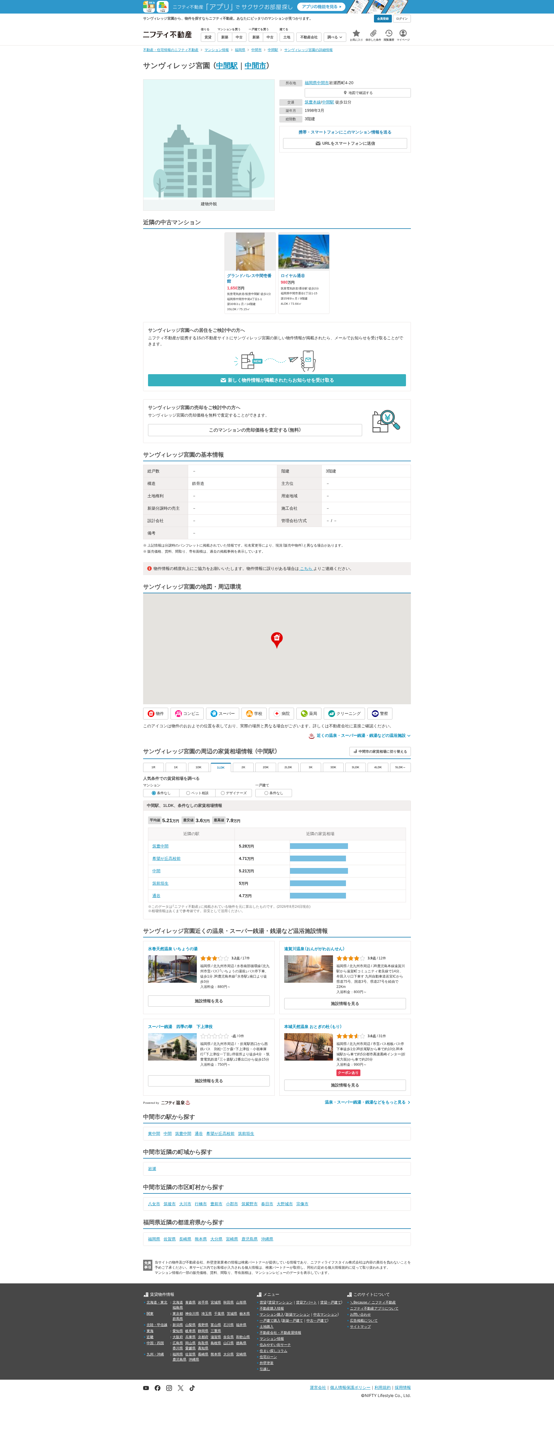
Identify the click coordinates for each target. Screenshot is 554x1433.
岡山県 (190, 1343)
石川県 (228, 1325)
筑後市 (170, 1204)
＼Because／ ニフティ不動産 (373, 1302)
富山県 (216, 1325)
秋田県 (228, 1302)
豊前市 (216, 1204)
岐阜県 (190, 1331)
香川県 (178, 1348)
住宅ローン (268, 1357)
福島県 (178, 1308)
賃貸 (263, 1302)
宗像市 (302, 1204)
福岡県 (311, 82)
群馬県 (178, 1319)
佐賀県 (170, 1239)
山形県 (241, 1302)
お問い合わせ (360, 1315)
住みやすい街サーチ (275, 1345)
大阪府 (178, 1337)
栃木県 (244, 1314)
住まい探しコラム (273, 1351)
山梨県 (190, 1325)
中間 (156, 871)
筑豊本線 (313, 102)
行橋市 (201, 1204)
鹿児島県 (250, 1239)
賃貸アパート (306, 1302)
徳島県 (241, 1343)
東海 (150, 1331)
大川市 (185, 1204)
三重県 (216, 1331)
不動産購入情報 (272, 1308)
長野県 (203, 1325)
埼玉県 (206, 1314)
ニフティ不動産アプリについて (374, 1308)
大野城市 (285, 1204)
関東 (150, 1314)
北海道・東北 (157, 1302)
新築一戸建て (292, 1321)
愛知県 (178, 1331)
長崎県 (185, 1239)
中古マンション (325, 1315)
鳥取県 (203, 1343)
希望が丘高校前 (166, 858)
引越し (265, 1369)
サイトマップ (360, 1327)
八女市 (154, 1204)
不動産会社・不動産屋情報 (280, 1333)
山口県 (228, 1343)
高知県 (203, 1348)
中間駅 (227, 65)
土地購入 (267, 1327)
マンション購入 (272, 1315)
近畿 (150, 1337)
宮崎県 (232, 1239)
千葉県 (219, 1314)
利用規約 (383, 1387)
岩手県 (203, 1302)
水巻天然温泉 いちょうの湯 (173, 948)
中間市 (255, 65)
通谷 (156, 895)
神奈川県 (192, 1314)
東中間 (154, 1133)
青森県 (190, 1302)
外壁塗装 (267, 1363)
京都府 (203, 1337)
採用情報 (403, 1387)
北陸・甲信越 (157, 1325)
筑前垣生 (160, 883)
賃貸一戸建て (330, 1302)
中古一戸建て (316, 1321)
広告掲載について (364, 1321)
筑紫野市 (250, 1204)
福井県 (241, 1325)
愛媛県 (190, 1348)
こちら (306, 568)
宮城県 (216, 1302)
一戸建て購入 (270, 1321)
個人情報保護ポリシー (350, 1387)
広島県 (178, 1343)
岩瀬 (152, 1168)
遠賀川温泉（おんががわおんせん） (314, 948)
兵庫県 (190, 1337)
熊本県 (201, 1239)
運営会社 (318, 1387)
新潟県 (178, 1325)
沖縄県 (267, 1239)
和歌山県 (243, 1337)
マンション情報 (272, 1339)
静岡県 (203, 1331)
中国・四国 (155, 1343)
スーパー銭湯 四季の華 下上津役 (180, 1026)
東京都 (178, 1314)
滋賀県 (216, 1337)
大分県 (216, 1239)
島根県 (216, 1343)
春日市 (267, 1204)
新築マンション (298, 1315)
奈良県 (228, 1337)
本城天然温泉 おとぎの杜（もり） (313, 1026)
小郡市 (232, 1204)
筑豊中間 (160, 846)
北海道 (178, 1302)
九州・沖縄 (155, 1354)
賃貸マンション (280, 1302)
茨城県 (232, 1314)
